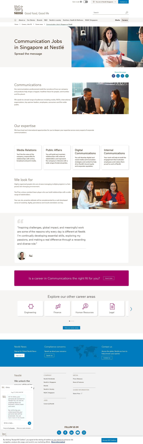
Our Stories (31, 20)
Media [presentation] (75, 375)
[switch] (85, 2)
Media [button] (117, 20)
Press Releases (77, 379)
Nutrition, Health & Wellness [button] (73, 20)
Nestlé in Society (49, 389)
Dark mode (75, 2)
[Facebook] (65, 432)
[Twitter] (59, 432)
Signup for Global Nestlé (25, 351)
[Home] (32, 10)
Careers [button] (125, 20)
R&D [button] (45, 20)
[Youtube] (78, 432)
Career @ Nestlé (49, 404)
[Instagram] (84, 432)
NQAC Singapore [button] (91, 20)
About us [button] (22, 20)
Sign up (18, 355)
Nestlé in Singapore (50, 382)
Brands (46, 385)
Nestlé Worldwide (49, 379)
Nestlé (20, 346)
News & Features (78, 382)
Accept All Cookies (109, 440)
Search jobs (108, 278)
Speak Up (49, 355)
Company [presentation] (47, 375)
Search (127, 12)
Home (15, 20)
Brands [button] (39, 20)
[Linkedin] (71, 432)
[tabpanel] (30, 308)
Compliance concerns (55, 346)
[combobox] (108, 12)
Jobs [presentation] (46, 400)
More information (58, 442)
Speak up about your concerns (55, 351)
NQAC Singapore (49, 392)
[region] (71, 440)
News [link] (23, 346)
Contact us (123, 2)
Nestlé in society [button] (55, 20)
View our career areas (71, 328)
